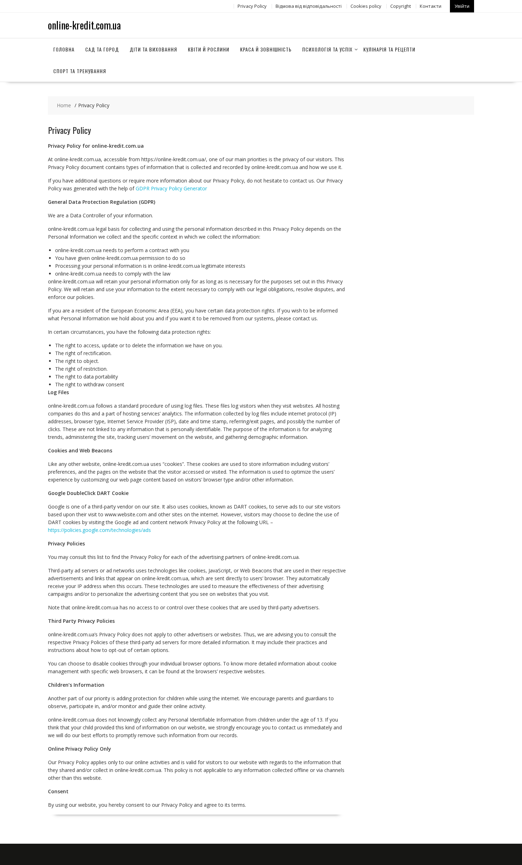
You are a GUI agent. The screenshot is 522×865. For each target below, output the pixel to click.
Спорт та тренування (79, 71)
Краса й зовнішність (266, 49)
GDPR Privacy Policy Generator (171, 188)
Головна (64, 49)
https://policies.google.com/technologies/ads (99, 530)
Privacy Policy (252, 6)
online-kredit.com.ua (84, 25)
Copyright (400, 6)
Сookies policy (365, 6)
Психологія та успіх (327, 49)
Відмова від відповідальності (309, 6)
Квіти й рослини (208, 49)
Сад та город (102, 49)
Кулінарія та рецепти (389, 49)
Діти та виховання (153, 49)
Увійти (462, 6)
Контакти (430, 6)
